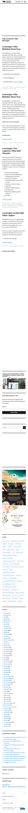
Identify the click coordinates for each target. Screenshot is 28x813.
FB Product (20, 561)
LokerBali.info (6, 784)
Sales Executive (20, 592)
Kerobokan (7, 651)
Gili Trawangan (8, 640)
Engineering (19, 552)
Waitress (20, 601)
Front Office (6, 566)
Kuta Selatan (7, 661)
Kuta (5, 657)
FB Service (5, 564)
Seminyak (6, 693)
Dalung (5, 632)
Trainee (21, 598)
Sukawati (6, 699)
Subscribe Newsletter (8, 796)
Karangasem (7, 649)
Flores (5, 636)
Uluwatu (13, 202)
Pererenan (6, 687)
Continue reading (17, 81)
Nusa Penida (7, 684)
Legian (10, 245)
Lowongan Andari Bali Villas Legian (13, 214)
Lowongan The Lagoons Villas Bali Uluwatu (11, 150)
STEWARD (14, 598)
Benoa (5, 624)
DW (13, 552)
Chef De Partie (17, 546)
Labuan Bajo (7, 665)
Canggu (6, 630)
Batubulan (6, 621)
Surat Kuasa (7, 705)
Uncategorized (8, 722)
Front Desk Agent (15, 564)
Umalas (6, 720)
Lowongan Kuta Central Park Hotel (13, 760)
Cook (4, 549)
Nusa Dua (12, 87)
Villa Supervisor (12, 88)
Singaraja (6, 697)
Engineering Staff (7, 558)
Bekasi (5, 622)
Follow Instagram (11, 808)
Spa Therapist (6, 598)
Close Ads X (22, 808)
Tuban (5, 714)
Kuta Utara (6, 663)
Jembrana (6, 645)
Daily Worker (10, 549)
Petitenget (6, 689)
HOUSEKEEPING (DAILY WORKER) (12, 581)
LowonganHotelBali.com (7, 807)
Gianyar (6, 638)
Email (4, 406)
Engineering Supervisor (9, 561)
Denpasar (6, 634)
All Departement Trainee (17, 541)
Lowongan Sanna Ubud (10, 762)
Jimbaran (6, 647)
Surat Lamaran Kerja (9, 707)
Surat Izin (6, 701)
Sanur (5, 691)
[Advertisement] (14, 811)
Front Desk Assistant (11, 204)
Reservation (14, 589)
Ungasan (6, 724)
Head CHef (18, 575)
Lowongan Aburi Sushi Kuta (11, 754)
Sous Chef (21, 595)
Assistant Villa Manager (20, 87)
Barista (4, 544)
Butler (4, 546)
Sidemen (6, 695)
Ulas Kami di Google (7, 803)
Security (14, 595)
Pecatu (5, 686)
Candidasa (6, 628)
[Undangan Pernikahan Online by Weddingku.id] (14, 518)
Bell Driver (18, 544)
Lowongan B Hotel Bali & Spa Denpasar (14, 758)
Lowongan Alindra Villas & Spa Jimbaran (15, 756)
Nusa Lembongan (8, 682)
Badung (6, 613)
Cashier (10, 546)
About (16, 807)
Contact (4, 808)
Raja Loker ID (6, 773)
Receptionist (6, 589)
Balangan (6, 615)
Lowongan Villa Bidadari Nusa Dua (11, 47)
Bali (5, 617)
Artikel (4, 799)
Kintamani (6, 653)
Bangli (5, 619)
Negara (5, 674)
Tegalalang (7, 710)
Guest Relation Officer (9, 572)
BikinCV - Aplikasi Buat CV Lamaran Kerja (13, 786)
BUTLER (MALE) (5, 88)
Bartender (11, 544)
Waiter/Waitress (12, 601)
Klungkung (7, 655)
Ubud (5, 716)
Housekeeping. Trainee (9, 584)
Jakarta (5, 643)
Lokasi (3, 793)
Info (5, 642)
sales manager (7, 595)
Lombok (6, 668)
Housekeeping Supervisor (10, 587)
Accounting (6, 541)
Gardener (5, 569)
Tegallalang (7, 712)
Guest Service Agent (8, 575)
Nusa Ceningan (8, 676)
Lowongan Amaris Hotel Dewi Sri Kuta (14, 752)
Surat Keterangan (8, 703)
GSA (11, 569)
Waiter (4, 601)
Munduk (6, 672)
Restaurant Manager (8, 592)
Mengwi (6, 670)
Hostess (5, 578)
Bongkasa (6, 626)
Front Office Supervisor (17, 566)
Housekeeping (12, 578)
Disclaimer (21, 807)
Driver (17, 549)
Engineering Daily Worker (10, 555)
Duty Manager (7, 552)
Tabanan (6, 708)
